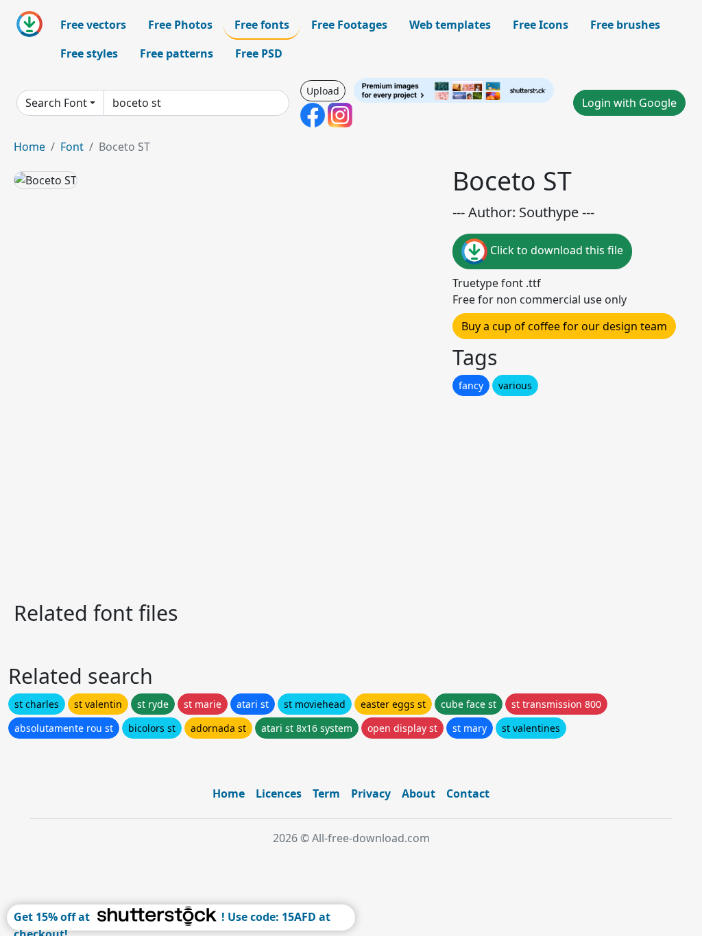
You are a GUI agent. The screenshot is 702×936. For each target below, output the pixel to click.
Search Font (56, 102)
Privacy (371, 793)
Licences (279, 793)
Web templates (450, 24)
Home (29, 146)
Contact (467, 793)
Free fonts (261, 24)
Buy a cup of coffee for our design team (564, 326)
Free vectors (93, 24)
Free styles (89, 53)
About (418, 793)
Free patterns (176, 53)
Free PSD (258, 53)
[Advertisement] (351, 495)
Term (326, 793)
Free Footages (349, 24)
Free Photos (180, 24)
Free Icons (540, 24)
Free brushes (625, 24)
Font (72, 146)
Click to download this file (555, 250)
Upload (322, 90)
